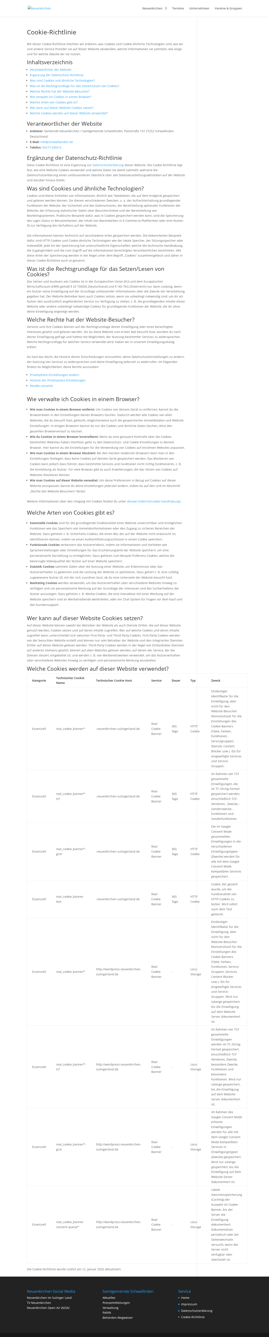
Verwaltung (111, 1308)
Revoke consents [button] (41, 386)
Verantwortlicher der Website (50, 70)
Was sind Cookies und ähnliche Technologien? (62, 80)
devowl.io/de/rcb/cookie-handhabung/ (154, 501)
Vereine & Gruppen (228, 8)
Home (185, 1298)
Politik (107, 1313)
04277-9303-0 (51, 147)
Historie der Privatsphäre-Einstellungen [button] (58, 380)
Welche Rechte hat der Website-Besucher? (60, 91)
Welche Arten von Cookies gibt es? (54, 102)
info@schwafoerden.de (56, 142)
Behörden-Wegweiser (118, 1318)
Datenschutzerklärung (108, 165)
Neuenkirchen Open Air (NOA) (48, 1308)
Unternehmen (199, 8)
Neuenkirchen (152, 8)
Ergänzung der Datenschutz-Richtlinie (56, 75)
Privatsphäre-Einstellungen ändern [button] (54, 375)
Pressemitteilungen (116, 1303)
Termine (178, 8)
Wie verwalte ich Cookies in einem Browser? (60, 97)
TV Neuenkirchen (39, 1303)
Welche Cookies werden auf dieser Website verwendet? (69, 113)
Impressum (189, 1304)
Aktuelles (109, 1298)
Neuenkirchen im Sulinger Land (49, 1298)
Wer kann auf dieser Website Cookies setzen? (62, 108)
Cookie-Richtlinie (193, 1317)
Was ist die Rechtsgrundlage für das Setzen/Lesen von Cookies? (74, 86)
